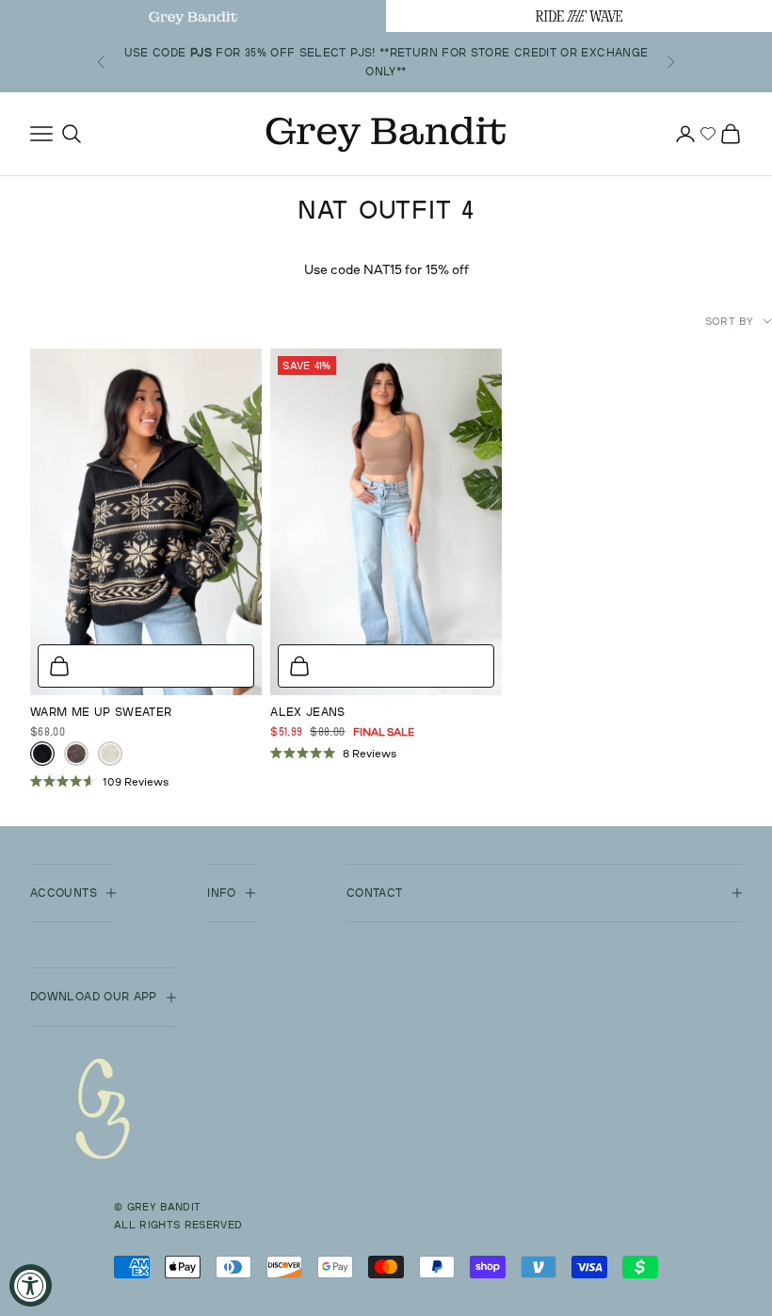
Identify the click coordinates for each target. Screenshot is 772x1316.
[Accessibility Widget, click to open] (30, 1285)
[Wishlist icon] (708, 133)
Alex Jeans (308, 712)
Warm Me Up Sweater (100, 712)
